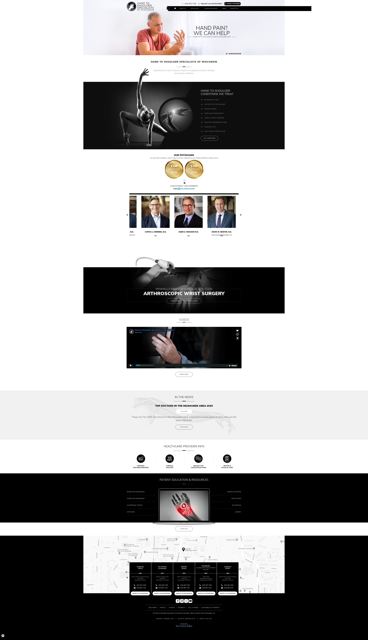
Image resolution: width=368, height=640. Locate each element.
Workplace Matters (234, 492)
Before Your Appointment (136, 492)
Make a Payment (233, 4)
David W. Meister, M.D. (187, 232)
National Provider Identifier (141, 467)
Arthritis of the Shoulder (214, 104)
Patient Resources (211, 8)
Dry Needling (236, 505)
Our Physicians (184, 156)
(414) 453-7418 (190, 4)
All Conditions (209, 138)
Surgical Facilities (169, 467)
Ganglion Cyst (210, 127)
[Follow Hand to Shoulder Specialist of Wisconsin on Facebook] (178, 601)
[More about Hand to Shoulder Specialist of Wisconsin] (140, 6)
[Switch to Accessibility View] (2, 635)
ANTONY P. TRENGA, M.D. (165, 619)
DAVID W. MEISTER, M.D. (186, 619)
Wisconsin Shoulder (182, 613)
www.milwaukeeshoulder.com (187, 235)
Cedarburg (181, 567)
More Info (184, 529)
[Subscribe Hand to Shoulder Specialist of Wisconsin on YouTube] (190, 601)
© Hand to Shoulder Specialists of (164, 613)
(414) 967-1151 (138, 588)
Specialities (195, 8)
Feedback (181, 607)
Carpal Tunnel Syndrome (214, 118)
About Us (183, 8)
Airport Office (159, 567)
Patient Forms (236, 498)
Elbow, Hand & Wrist (197, 613)
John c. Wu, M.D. (220, 232)
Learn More (175, 301)
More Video (184, 374)
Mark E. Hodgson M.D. (154, 232)
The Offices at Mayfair (137, 567)
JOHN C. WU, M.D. (205, 619)
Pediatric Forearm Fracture (215, 122)
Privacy (163, 607)
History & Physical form (227, 467)
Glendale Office (203, 567)
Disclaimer (153, 607)
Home (175, 8)
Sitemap (172, 607)
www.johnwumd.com (220, 235)
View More (184, 427)
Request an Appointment (211, 4)
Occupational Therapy (135, 505)
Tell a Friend (193, 607)
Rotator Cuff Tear (211, 100)
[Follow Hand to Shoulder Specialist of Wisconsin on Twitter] (186, 601)
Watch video (193, 301)
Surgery (238, 512)
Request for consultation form (198, 467)
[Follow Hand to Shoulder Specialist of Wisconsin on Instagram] (182, 601)
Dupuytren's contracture (214, 131)
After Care (131, 512)
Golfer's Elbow (210, 109)
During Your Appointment (136, 498)
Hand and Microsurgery (214, 113)
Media (224, 8)
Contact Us (234, 8)
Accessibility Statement (210, 607)
